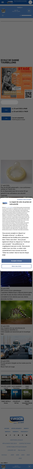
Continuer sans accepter (24, 199)
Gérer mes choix (16, 266)
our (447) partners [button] (9, 207)
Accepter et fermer (16, 261)
